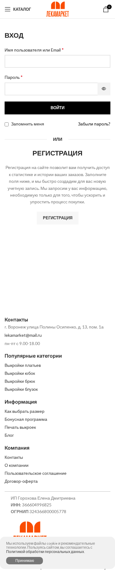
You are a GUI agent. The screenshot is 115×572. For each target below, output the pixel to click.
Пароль (14, 77)
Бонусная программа (26, 419)
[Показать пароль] (104, 89)
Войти (57, 107)
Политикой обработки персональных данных (45, 552)
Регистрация (57, 217)
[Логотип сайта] (57, 8)
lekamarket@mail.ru (23, 335)
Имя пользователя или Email (34, 49)
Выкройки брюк (20, 381)
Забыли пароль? (94, 123)
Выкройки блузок (21, 389)
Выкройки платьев (23, 365)
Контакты (14, 457)
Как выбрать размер (24, 411)
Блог (9, 435)
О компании (17, 465)
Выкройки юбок (20, 373)
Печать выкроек (20, 427)
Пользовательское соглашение (36, 473)
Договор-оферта (21, 481)
